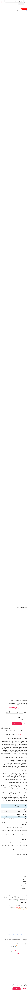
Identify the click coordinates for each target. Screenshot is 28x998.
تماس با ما (23, 885)
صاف (22, 719)
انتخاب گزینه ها (16, 988)
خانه (26, 700)
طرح (25, 717)
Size (25, 712)
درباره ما (24, 888)
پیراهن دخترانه (14, 700)
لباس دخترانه (21, 700)
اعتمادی (17, 944)
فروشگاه (24, 881)
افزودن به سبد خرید (16, 723)
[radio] (21, 712)
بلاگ (25, 883)
